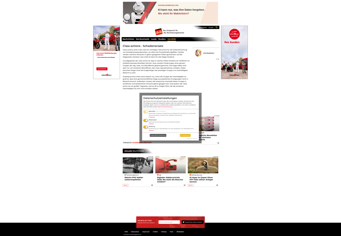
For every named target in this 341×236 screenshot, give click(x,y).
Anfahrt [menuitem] (155, 231)
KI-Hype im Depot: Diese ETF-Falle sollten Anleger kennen (201, 179)
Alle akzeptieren (185, 135)
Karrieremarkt (142, 39)
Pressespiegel (202, 27)
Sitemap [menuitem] (163, 231)
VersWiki (171, 39)
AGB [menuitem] (126, 231)
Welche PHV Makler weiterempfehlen (134, 178)
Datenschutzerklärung (165, 107)
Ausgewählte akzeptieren (158, 135)
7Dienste (152, 117)
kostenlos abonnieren (193, 222)
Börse (191, 185)
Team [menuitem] (171, 231)
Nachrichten (128, 39)
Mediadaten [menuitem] (180, 231)
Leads (154, 39)
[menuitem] (201, 27)
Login (211, 27)
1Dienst (151, 124)
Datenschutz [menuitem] (135, 231)
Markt (125, 185)
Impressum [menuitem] (146, 231)
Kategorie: (127, 142)
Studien (162, 39)
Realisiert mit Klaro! (192, 138)
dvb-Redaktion (208, 53)
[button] (218, 143)
